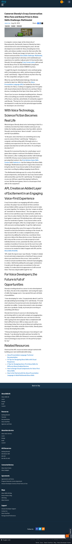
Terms (37, 542)
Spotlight (13, 26)
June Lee (7, 23)
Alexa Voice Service (7, 433)
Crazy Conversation (28, 62)
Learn (3, 399)
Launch (3, 406)
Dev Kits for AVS (6, 458)
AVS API (4, 456)
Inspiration (7, 26)
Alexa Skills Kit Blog (7, 493)
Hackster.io (16, 162)
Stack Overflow (6, 421)
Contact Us (4, 511)
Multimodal (19, 26)
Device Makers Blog (7, 495)
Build (3, 404)
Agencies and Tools (7, 424)
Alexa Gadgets (5, 470)
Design (3, 401)
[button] (6, 540)
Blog (55, 542)
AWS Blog (4, 497)
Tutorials (4, 417)
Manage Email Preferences (9, 515)
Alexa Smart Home (6, 468)
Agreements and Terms (8, 479)
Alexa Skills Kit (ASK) (10, 251)
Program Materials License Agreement (12, 481)
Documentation (6, 419)
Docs (41, 542)
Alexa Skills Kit (5, 397)
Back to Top (36, 386)
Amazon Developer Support (9, 508)
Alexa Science (5, 500)
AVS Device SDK (6, 453)
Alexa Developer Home (64, 542)
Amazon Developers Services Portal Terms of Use (14, 483)
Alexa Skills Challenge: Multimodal (31, 55)
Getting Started (6, 415)
